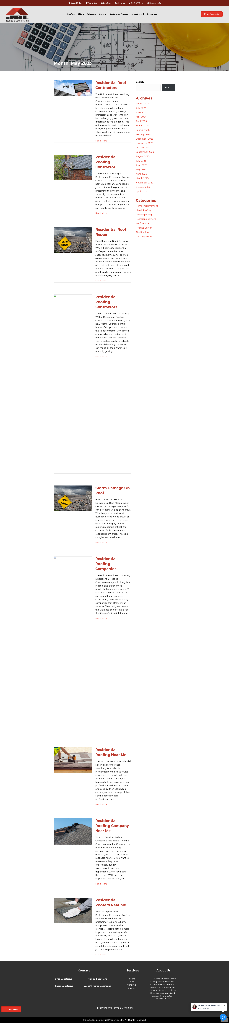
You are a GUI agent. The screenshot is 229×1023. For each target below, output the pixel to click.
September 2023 (145, 152)
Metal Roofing (143, 210)
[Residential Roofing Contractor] (73, 167)
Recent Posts (155, 3)
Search (140, 82)
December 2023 (144, 139)
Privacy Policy (103, 1008)
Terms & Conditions (122, 1008)
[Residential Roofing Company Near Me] (73, 831)
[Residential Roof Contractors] (73, 88)
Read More (101, 140)
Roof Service (142, 223)
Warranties (92, 3)
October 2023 (143, 147)
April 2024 (141, 121)
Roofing (71, 14)
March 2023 (142, 178)
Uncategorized (144, 236)
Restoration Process (119, 14)
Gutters (102, 14)
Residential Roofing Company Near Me (112, 826)
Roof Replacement (146, 219)
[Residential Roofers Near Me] (73, 910)
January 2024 (143, 134)
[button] (11, 1009)
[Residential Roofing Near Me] (73, 760)
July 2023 (141, 160)
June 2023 (141, 165)
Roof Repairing (144, 214)
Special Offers (76, 3)
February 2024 (144, 130)
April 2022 (141, 191)
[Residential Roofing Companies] (73, 645)
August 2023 (143, 156)
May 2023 (141, 169)
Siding (81, 14)
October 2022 (143, 187)
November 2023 (144, 143)
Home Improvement (147, 206)
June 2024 (141, 112)
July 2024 (141, 108)
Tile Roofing (142, 232)
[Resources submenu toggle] (161, 14)
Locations (107, 3)
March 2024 (142, 125)
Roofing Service (144, 228)
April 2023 (141, 174)
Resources (152, 14)
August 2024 (143, 103)
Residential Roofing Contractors (106, 302)
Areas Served (138, 14)
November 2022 (144, 182)
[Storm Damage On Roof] (73, 498)
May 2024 (141, 117)
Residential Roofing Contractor (106, 162)
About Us (121, 3)
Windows (91, 14)
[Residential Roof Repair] (73, 239)
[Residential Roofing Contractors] (73, 384)
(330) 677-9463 (137, 3)
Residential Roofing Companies (106, 564)
